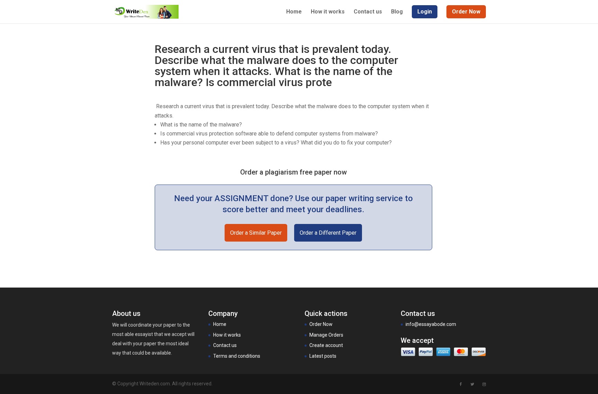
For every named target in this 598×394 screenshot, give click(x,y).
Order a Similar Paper (256, 232)
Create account (326, 345)
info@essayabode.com (431, 324)
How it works (328, 12)
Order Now (321, 324)
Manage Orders (326, 335)
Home (294, 12)
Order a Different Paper (328, 232)
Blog (397, 12)
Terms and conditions (236, 356)
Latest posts (322, 356)
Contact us (368, 12)
